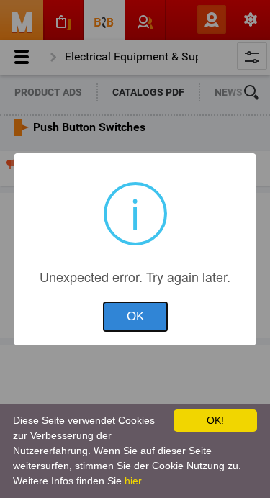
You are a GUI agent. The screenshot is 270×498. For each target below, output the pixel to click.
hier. (134, 480)
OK (135, 316)
